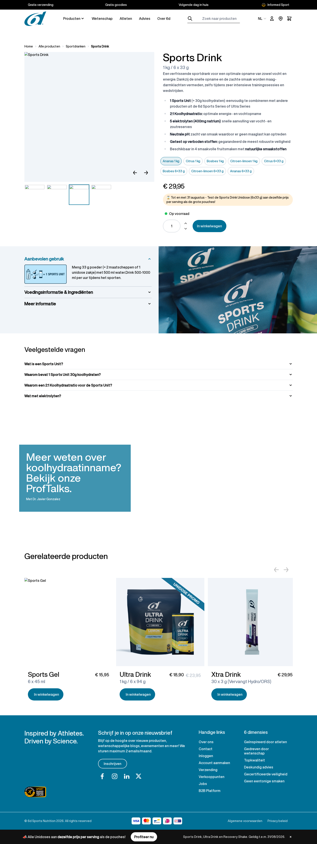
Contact (205, 748)
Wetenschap (102, 18)
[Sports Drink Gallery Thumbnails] (68, 194)
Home (28, 46)
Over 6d (163, 18)
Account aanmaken (214, 762)
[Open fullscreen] (89, 117)
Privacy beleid (278, 821)
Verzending (208, 769)
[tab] (158, 364)
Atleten (126, 18)
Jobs (203, 783)
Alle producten (49, 46)
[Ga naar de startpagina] (35, 18)
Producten (71, 18)
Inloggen (206, 755)
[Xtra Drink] (252, 622)
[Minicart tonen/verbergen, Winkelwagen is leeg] (289, 18)
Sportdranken (75, 46)
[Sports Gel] (68, 622)
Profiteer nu (144, 836)
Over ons (206, 741)
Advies (144, 18)
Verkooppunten (211, 776)
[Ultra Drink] (160, 622)
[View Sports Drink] (34, 194)
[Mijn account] (271, 18)
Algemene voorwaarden (245, 821)
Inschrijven (112, 763)
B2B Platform (209, 790)
